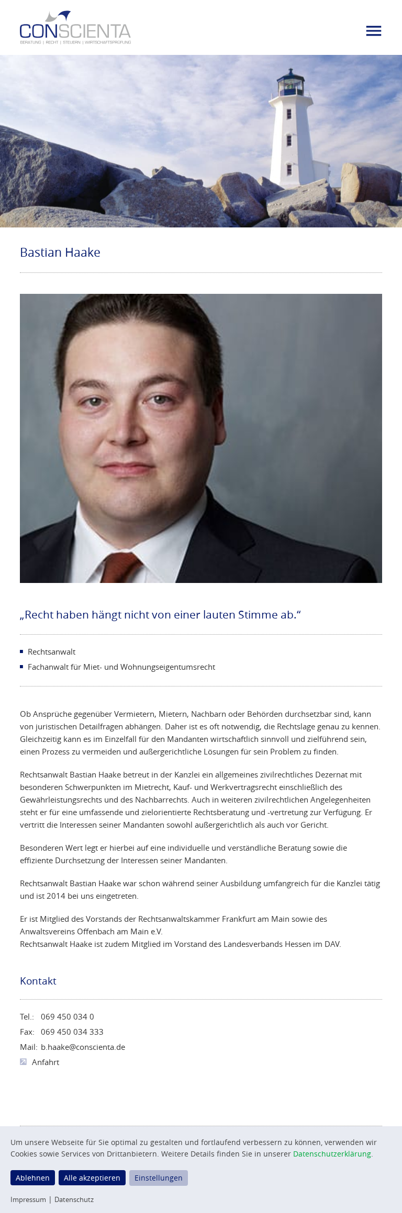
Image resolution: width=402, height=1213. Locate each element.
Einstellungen (159, 1178)
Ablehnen (33, 1178)
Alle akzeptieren (92, 1178)
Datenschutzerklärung (332, 1154)
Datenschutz (74, 1199)
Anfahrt (45, 1062)
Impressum (28, 1199)
